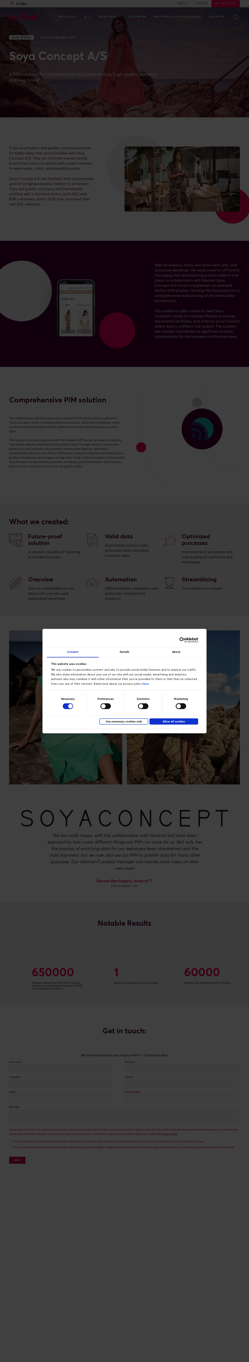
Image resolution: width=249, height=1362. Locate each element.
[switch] (105, 706)
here (146, 683)
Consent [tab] (73, 651)
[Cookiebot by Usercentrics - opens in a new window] (182, 640)
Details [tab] (124, 651)
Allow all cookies (174, 721)
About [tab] (176, 651)
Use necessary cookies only (124, 721)
